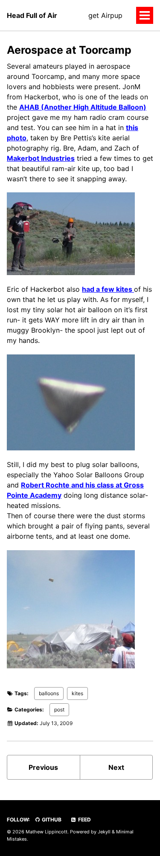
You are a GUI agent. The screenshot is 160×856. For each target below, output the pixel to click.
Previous (43, 767)
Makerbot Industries (41, 158)
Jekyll (104, 832)
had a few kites (108, 289)
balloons (49, 693)
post (59, 709)
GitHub (51, 819)
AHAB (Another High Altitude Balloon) (82, 107)
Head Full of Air (32, 15)
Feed (84, 819)
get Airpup (105, 15)
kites (77, 693)
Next (116, 767)
